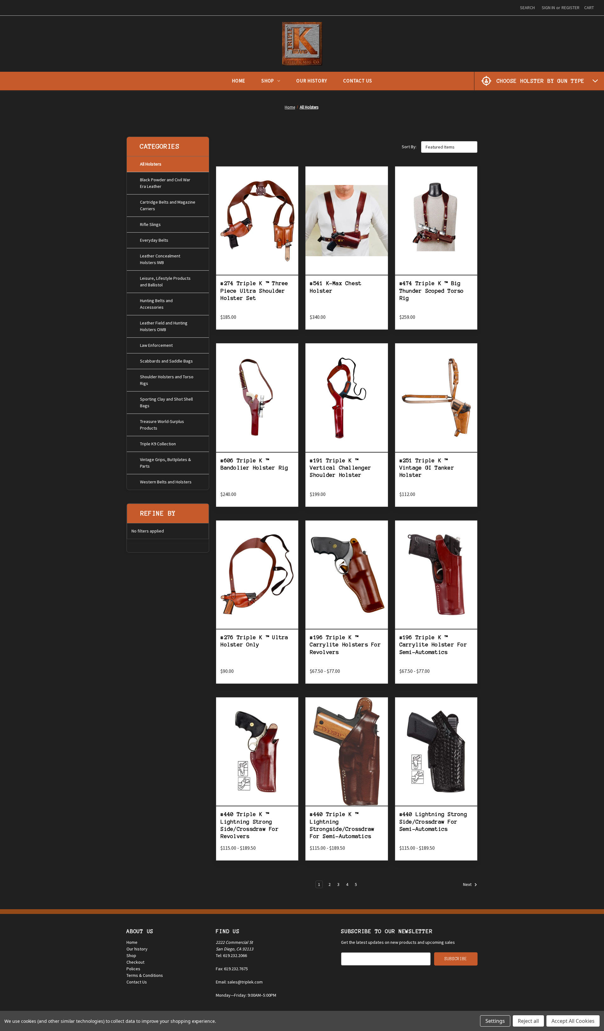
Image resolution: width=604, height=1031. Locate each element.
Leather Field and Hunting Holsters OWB (163, 326)
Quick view (257, 206)
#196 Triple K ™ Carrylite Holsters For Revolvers (345, 644)
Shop (267, 81)
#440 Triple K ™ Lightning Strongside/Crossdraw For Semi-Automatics (342, 825)
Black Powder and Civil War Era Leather (165, 183)
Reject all (528, 1020)
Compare (255, 221)
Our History (311, 81)
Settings (495, 1020)
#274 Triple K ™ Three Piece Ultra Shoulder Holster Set (254, 290)
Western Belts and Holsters (166, 482)
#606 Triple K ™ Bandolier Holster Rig (254, 464)
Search (527, 7)
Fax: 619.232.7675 (232, 969)
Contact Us (357, 81)
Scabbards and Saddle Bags (166, 361)
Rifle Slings (150, 224)
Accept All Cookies (573, 1020)
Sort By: (409, 146)
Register (570, 7)
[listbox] (449, 147)
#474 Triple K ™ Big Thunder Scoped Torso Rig (432, 290)
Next (468, 884)
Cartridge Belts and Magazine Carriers (167, 205)
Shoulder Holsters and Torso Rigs (166, 380)
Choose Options (257, 235)
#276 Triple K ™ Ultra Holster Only (254, 640)
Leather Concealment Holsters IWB (160, 259)
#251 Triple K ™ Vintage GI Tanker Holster (427, 468)
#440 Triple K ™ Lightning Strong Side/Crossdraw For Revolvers (250, 825)
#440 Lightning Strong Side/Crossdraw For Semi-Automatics (433, 821)
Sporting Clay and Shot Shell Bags (166, 402)
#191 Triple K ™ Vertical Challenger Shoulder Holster (340, 468)
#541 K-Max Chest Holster (335, 286)
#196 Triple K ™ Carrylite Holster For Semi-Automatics (433, 644)
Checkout (135, 962)
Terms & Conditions (144, 975)
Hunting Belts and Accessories (156, 304)
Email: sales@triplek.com (239, 982)
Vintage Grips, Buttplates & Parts (165, 463)
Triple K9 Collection (158, 444)
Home (238, 81)
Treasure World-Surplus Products (162, 425)
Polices (133, 969)
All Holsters (150, 164)
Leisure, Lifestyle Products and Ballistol (165, 281)
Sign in (548, 7)
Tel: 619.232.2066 (231, 955)
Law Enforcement (156, 345)
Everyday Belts (154, 240)
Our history (137, 949)
